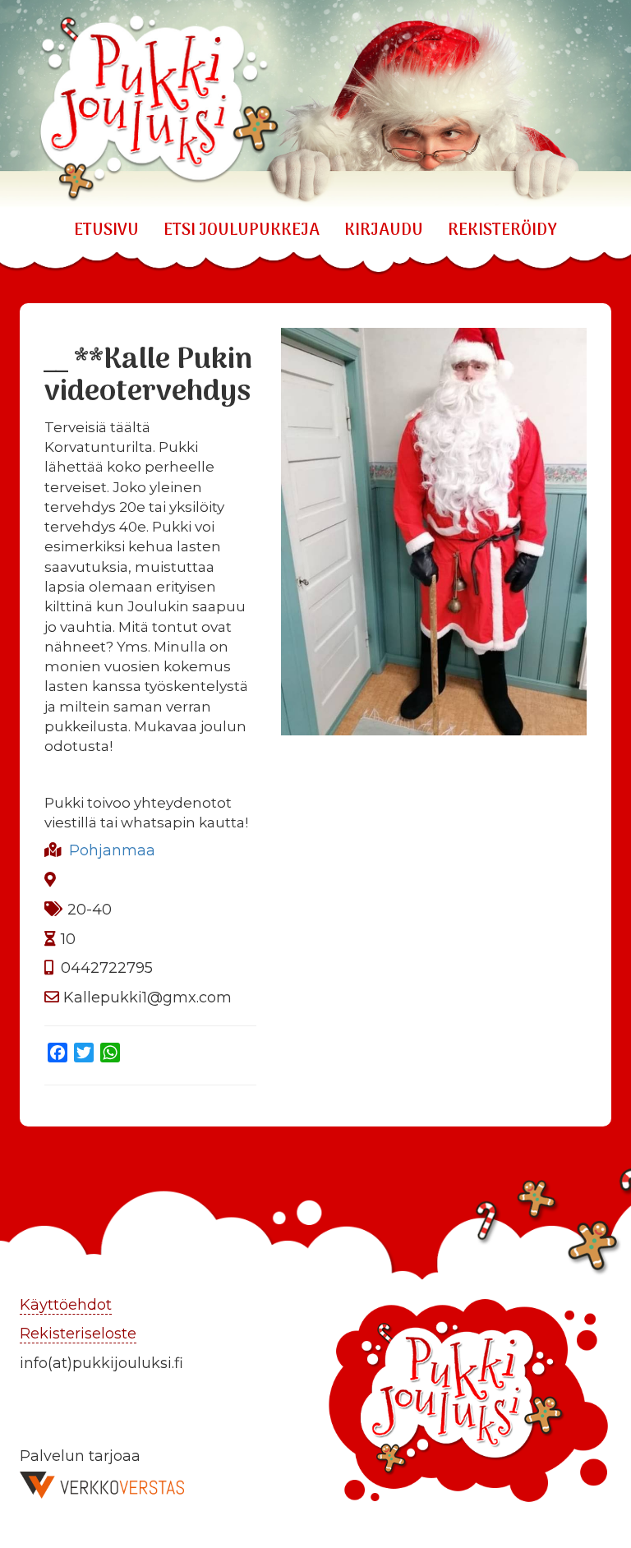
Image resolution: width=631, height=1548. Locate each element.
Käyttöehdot (66, 1305)
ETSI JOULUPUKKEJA (242, 231)
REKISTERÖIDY (502, 231)
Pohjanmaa (112, 850)
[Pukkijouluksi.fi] (315, 104)
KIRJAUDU (383, 231)
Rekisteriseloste (78, 1334)
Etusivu (106, 231)
